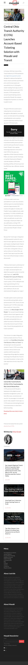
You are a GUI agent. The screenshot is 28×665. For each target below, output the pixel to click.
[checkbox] (14, 649)
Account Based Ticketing (9, 555)
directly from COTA (9, 426)
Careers (6, 564)
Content (6, 563)
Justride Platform (8, 554)
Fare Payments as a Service (10, 552)
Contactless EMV (8, 560)
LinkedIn (10, 446)
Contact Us (6, 566)
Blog (5, 561)
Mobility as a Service (8, 557)
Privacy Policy (7, 643)
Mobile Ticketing (7, 558)
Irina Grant (18, 24)
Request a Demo (7, 568)
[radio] (14, 648)
